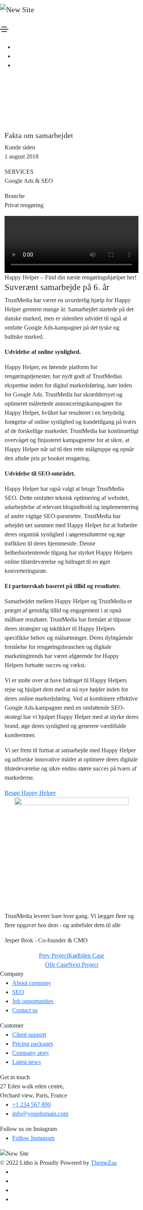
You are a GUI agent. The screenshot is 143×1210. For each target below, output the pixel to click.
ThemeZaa (104, 1162)
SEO (18, 992)
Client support (29, 1034)
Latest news (26, 1062)
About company (31, 983)
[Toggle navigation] (4, 29)
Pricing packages (32, 1043)
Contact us (25, 1010)
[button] (30, 793)
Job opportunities (32, 1001)
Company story (30, 1053)
